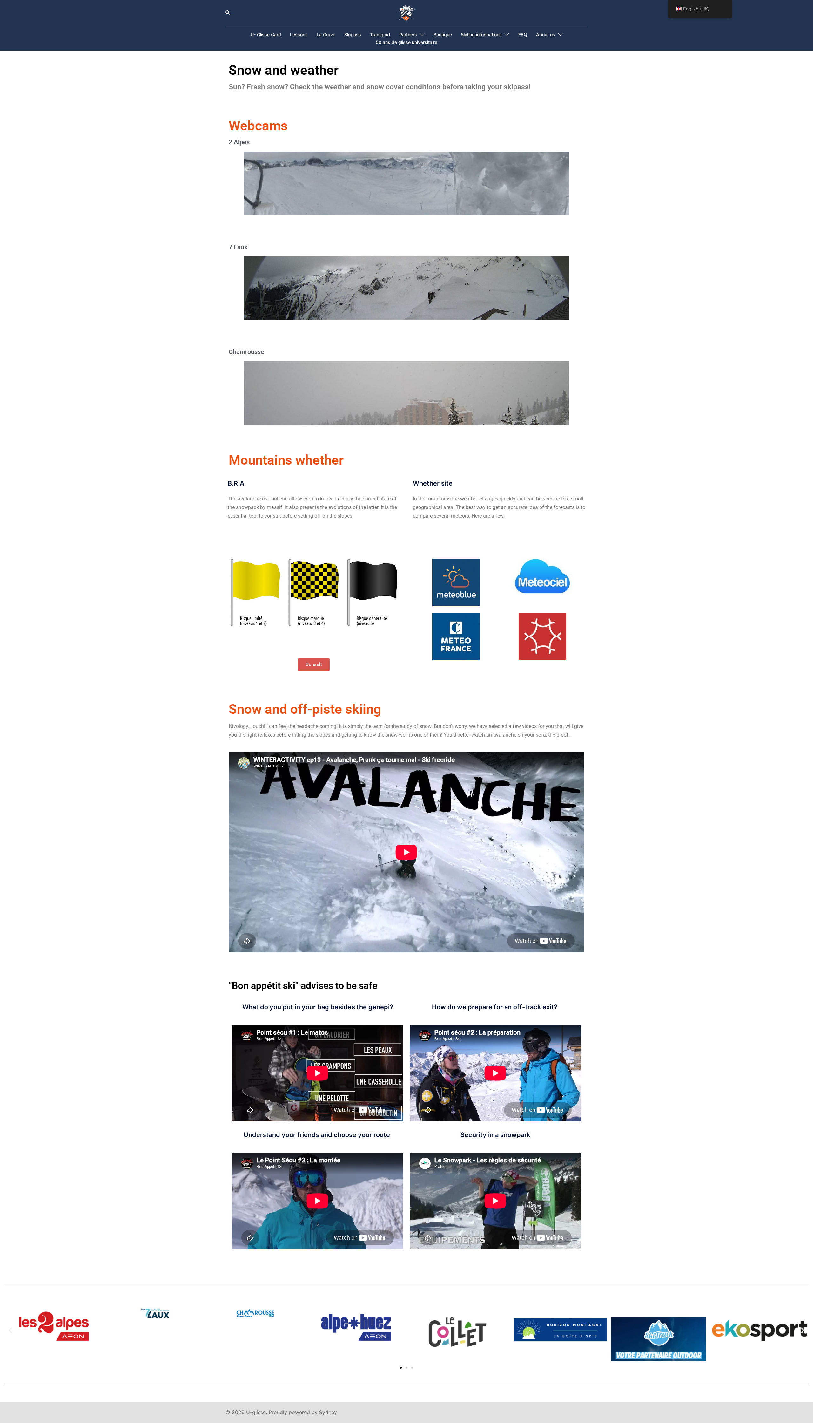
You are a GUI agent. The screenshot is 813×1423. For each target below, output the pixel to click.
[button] (228, 12)
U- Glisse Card (266, 34)
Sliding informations (481, 34)
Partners (408, 34)
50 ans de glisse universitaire (406, 42)
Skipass (352, 34)
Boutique (442, 34)
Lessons (299, 34)
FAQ (522, 34)
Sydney (328, 1412)
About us (545, 34)
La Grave (326, 34)
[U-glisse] (406, 12)
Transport (380, 34)
